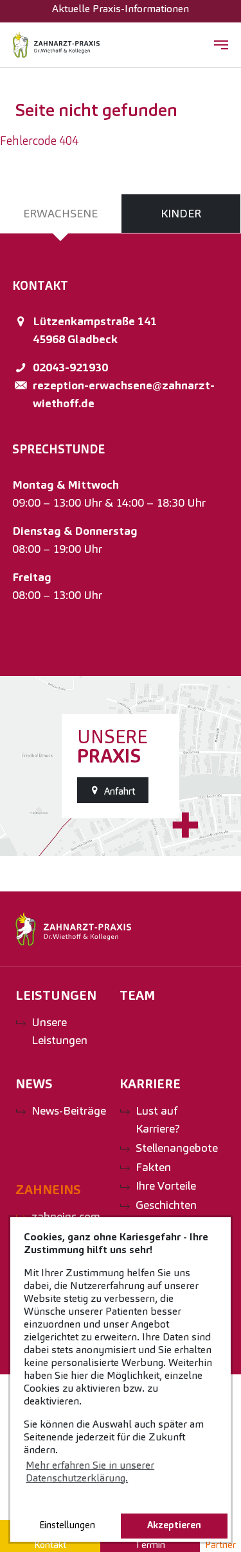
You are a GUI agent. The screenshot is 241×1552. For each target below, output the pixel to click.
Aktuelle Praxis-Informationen (120, 8)
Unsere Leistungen (59, 1031)
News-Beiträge (68, 1110)
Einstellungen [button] (67, 1525)
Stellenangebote (177, 1147)
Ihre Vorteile (166, 1185)
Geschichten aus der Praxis (171, 1213)
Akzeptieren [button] (174, 1525)
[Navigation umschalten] (221, 45)
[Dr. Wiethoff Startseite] (56, 44)
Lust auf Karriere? (158, 1119)
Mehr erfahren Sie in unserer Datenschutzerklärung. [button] (90, 1471)
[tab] (60, 213)
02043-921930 (70, 367)
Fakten (153, 1167)
